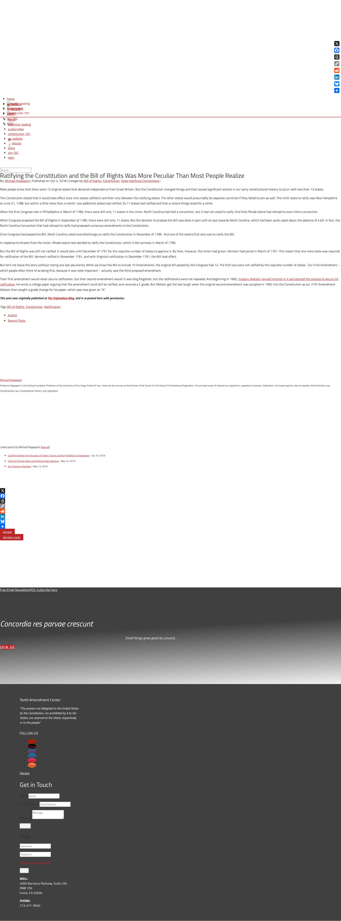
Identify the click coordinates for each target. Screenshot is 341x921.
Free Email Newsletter (15, 589)
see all (45, 447)
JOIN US (7, 647)
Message (25, 818)
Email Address (29, 804)
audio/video (16, 129)
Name (24, 795)
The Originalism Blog (61, 298)
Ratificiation (52, 306)
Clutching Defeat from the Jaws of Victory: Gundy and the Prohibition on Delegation (48, 455)
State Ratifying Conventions (140, 180)
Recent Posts (16, 320)
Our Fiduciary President (19, 466)
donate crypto (11, 537)
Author (12, 315)
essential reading (19, 124)
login (11, 157)
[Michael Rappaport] (24, 374)
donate (7, 531)
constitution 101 (19, 133)
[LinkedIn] (170, 516)
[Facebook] (170, 495)
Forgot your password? (35, 862)
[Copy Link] (170, 506)
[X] (170, 490)
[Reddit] (170, 511)
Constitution (111, 180)
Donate (24, 773)
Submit (25, 826)
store (11, 148)
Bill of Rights (92, 180)
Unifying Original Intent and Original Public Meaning (33, 461)
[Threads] (170, 500)
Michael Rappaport (17, 180)
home (11, 119)
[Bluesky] (170, 521)
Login (24, 871)
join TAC (13, 152)
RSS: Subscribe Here (43, 589)
